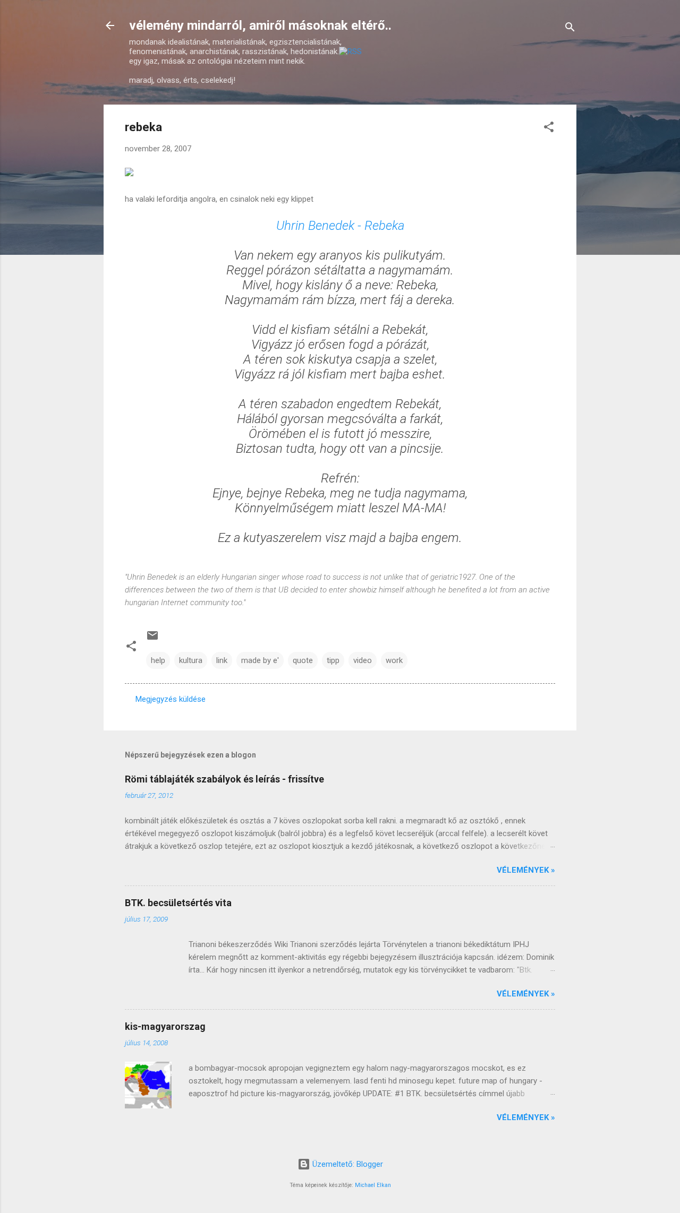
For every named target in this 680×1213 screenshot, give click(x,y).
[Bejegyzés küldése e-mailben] (152, 639)
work (394, 660)
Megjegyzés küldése (170, 699)
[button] (548, 129)
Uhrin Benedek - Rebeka (340, 225)
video (362, 660)
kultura (190, 660)
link (221, 660)
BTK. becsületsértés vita (178, 902)
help (158, 660)
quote (303, 660)
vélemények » (526, 870)
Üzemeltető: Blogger (346, 1164)
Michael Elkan (373, 1185)
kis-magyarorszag (165, 1026)
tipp (333, 660)
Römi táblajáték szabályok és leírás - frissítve (224, 779)
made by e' (260, 660)
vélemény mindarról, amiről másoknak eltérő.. (260, 25)
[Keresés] (570, 29)
